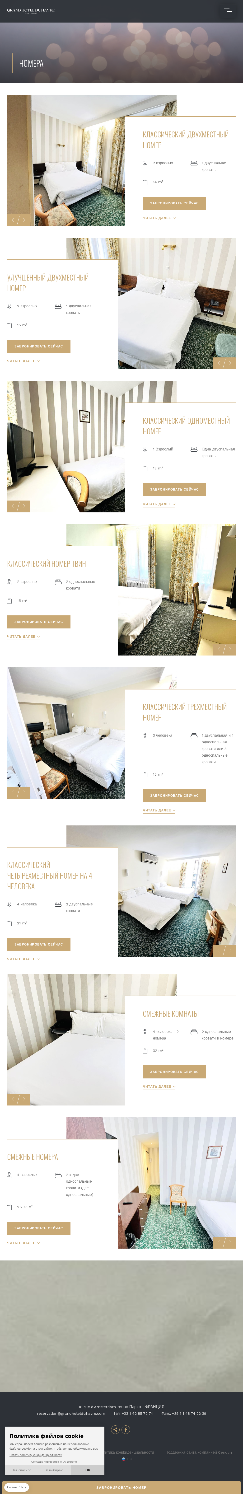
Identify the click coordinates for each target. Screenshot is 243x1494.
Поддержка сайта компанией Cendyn (198, 1452)
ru (129, 1459)
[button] (13, 220)
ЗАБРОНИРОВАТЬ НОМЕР (121, 1487)
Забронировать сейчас (174, 203)
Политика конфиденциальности (126, 1452)
